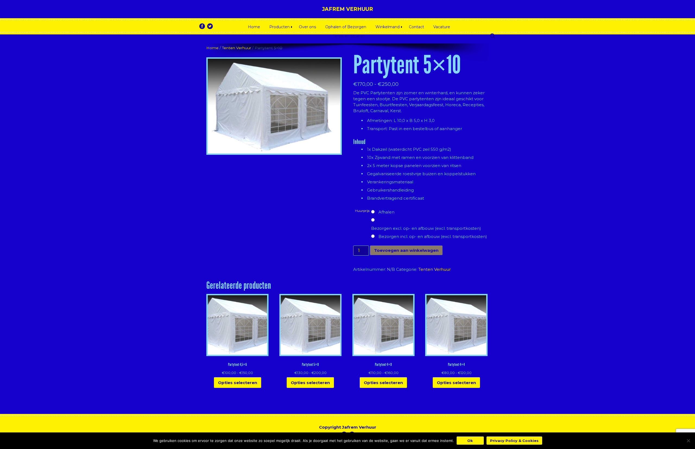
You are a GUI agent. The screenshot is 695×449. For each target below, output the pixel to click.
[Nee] (688, 440)
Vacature (441, 26)
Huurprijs (362, 211)
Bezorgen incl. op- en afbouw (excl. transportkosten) (432, 236)
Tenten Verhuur (236, 48)
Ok (470, 440)
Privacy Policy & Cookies (514, 440)
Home (254, 26)
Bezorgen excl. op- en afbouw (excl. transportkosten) (426, 228)
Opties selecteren (237, 382)
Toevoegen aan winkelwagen (406, 250)
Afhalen (386, 212)
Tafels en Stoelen (349, 36)
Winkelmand (387, 26)
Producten (279, 26)
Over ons (307, 26)
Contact (416, 26)
